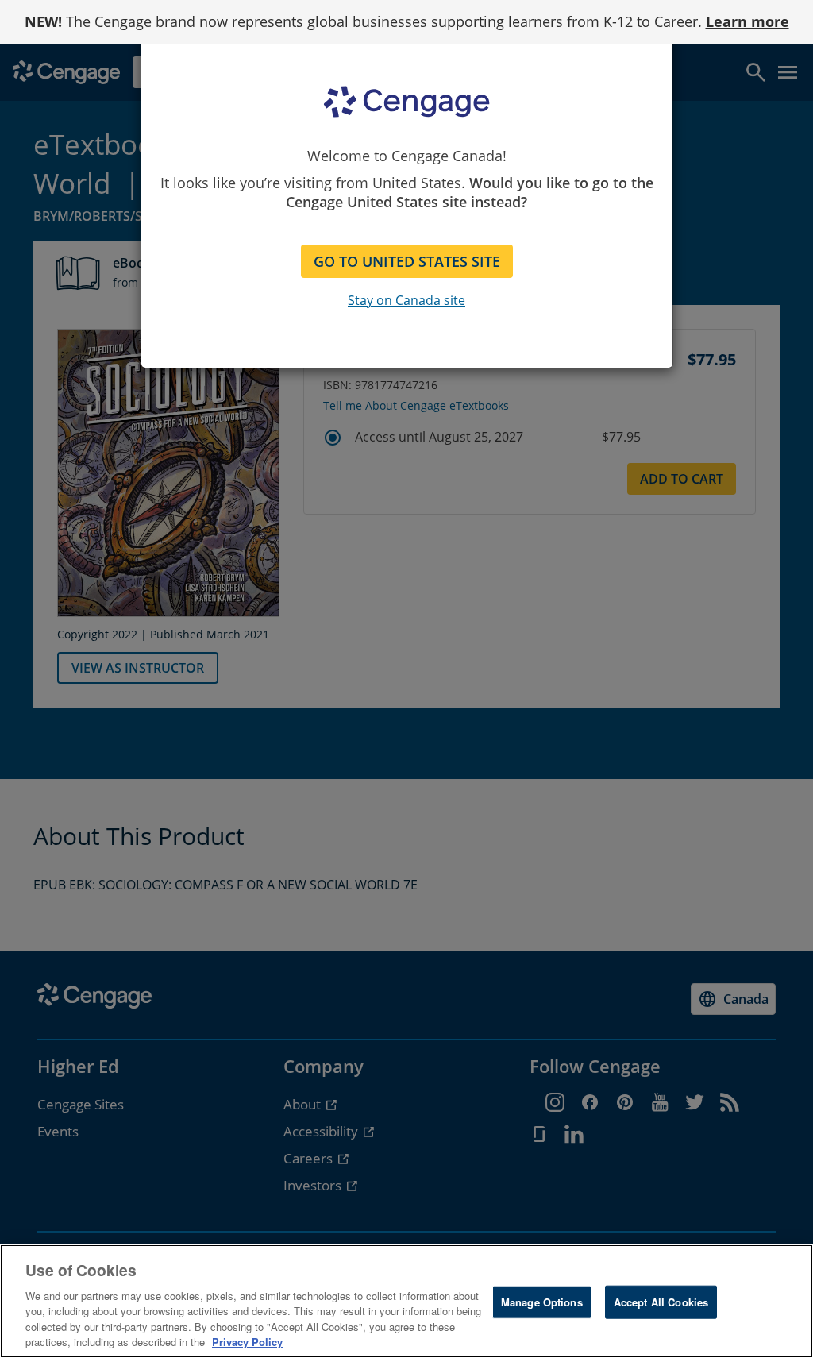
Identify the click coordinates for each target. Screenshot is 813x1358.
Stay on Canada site (406, 300)
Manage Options (542, 1302)
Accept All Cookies (661, 1302)
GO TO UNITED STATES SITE (407, 261)
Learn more (747, 21)
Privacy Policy (247, 1341)
